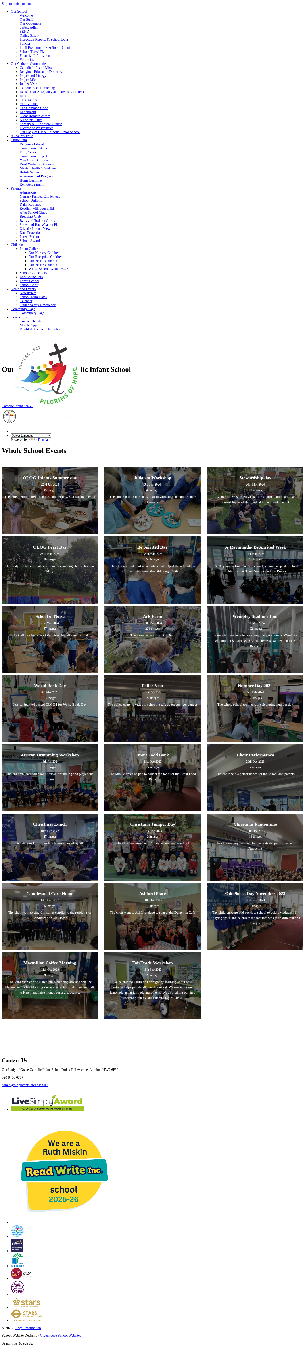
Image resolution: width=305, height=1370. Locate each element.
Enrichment (28, 112)
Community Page (23, 309)
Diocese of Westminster (36, 128)
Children (17, 245)
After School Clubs (33, 212)
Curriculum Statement (35, 148)
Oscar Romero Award (35, 116)
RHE (23, 96)
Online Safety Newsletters (38, 305)
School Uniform (31, 200)
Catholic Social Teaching (37, 88)
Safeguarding (29, 27)
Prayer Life (28, 80)
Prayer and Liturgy (33, 76)
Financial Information (35, 55)
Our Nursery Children (44, 253)
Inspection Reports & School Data (44, 39)
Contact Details (30, 321)
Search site (9, 1343)
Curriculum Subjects (34, 156)
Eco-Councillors (31, 277)
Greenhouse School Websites (60, 1335)
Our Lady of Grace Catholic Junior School (50, 132)
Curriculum (19, 140)
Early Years (28, 152)
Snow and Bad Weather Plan (40, 224)
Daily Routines (30, 204)
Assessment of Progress (36, 176)
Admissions (28, 192)
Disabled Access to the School (41, 329)
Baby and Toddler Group (37, 220)
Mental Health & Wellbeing (39, 168)
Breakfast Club (30, 216)
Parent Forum (29, 237)
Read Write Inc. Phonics (37, 164)
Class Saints (28, 100)
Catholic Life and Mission (38, 68)
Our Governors (30, 23)
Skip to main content (16, 4)
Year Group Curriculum (36, 160)
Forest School (29, 281)
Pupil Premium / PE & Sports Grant (45, 47)
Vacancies (27, 59)
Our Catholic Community (29, 63)
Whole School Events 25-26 (48, 269)
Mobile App (28, 325)
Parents (16, 188)
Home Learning (31, 180)
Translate (44, 439)
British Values (29, 172)
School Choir (29, 285)
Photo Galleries (30, 249)
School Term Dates (33, 297)
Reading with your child (37, 208)
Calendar (26, 301)
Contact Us (19, 317)
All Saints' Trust (31, 120)
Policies (25, 43)
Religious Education (34, 144)
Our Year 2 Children (43, 265)
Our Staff (26, 19)
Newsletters (28, 293)
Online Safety (29, 35)
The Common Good (34, 108)
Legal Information (28, 1328)
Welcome (26, 15)
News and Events (23, 289)
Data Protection (31, 232)
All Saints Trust (22, 136)
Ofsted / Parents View (35, 228)
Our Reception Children (46, 257)
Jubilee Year (28, 84)
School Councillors (33, 273)
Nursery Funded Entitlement (40, 196)
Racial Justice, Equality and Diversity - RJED (52, 92)
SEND (24, 31)
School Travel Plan (33, 51)
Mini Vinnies (29, 104)
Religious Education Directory (41, 72)
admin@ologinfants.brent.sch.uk (25, 1085)
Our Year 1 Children (43, 261)
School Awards (30, 241)
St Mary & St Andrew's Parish (41, 124)
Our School (19, 11)
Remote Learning (32, 184)
